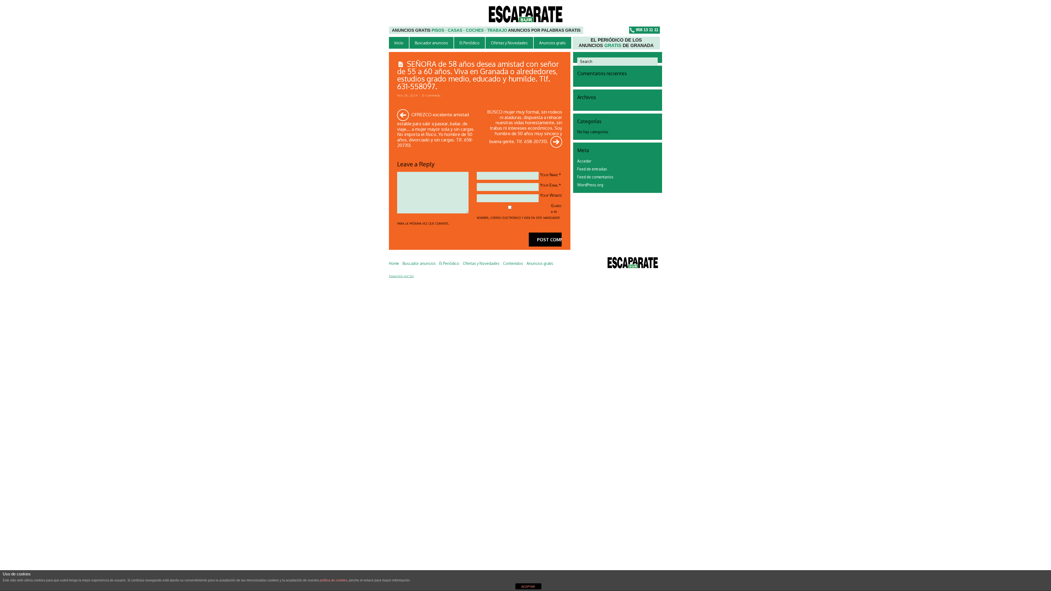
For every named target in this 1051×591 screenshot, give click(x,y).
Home (394, 263)
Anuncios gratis (552, 42)
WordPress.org (590, 184)
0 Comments (431, 95)
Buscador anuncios (431, 42)
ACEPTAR (528, 586)
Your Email (549, 184)
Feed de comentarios (595, 177)
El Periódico (470, 42)
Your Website (551, 195)
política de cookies (333, 580)
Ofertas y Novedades (509, 42)
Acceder (584, 161)
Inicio (398, 42)
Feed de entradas (592, 169)
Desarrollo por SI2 (401, 276)
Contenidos (513, 263)
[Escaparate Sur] (632, 263)
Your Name (549, 174)
